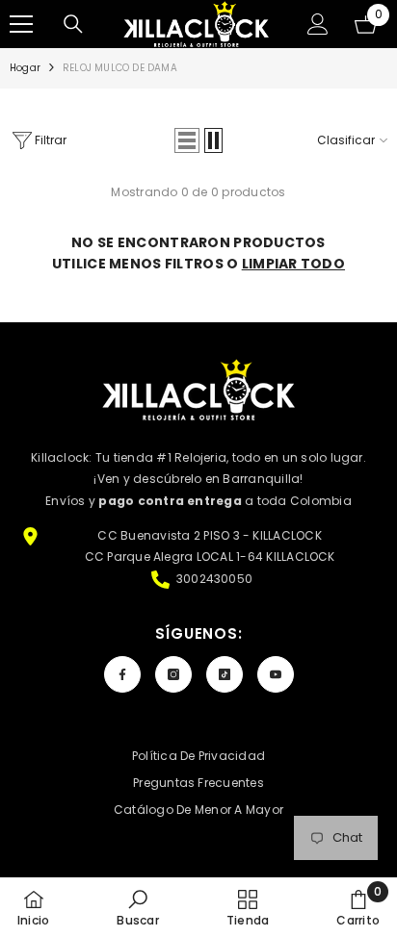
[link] (137, 907)
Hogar (25, 68)
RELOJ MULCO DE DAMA (120, 68)
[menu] (21, 24)
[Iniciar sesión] (318, 24)
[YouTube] (275, 674)
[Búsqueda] (73, 24)
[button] (186, 140)
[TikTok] (224, 674)
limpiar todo (293, 263)
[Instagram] (173, 674)
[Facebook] (122, 674)
